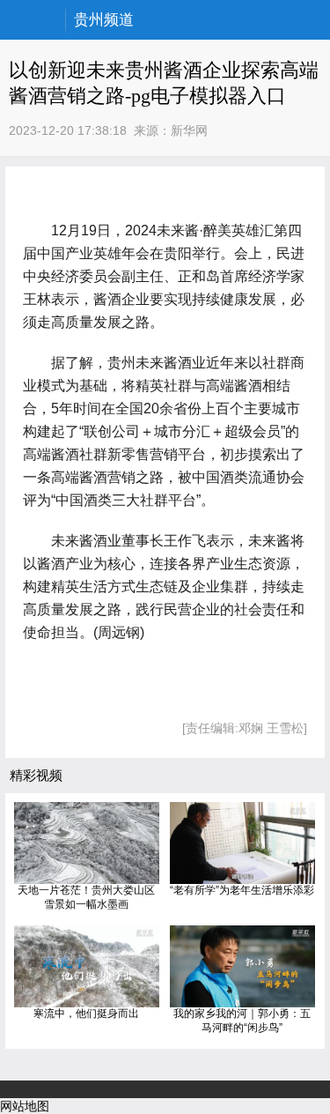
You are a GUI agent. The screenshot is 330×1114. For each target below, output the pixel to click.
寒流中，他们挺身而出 (86, 1013)
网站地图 (24, 1106)
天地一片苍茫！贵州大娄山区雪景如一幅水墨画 (86, 897)
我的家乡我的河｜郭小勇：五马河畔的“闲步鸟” (242, 1020)
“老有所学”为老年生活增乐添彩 (242, 890)
